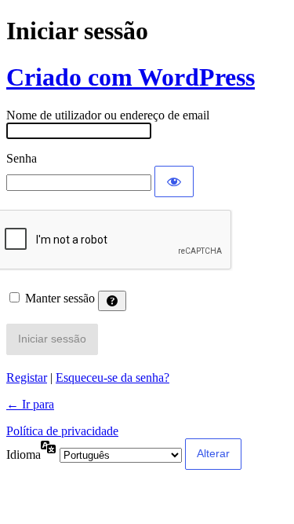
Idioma (23, 454)
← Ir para (30, 404)
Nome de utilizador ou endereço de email (107, 115)
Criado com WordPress (130, 77)
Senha (21, 158)
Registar (26, 377)
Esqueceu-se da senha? (112, 377)
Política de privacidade (62, 431)
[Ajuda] (112, 301)
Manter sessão (60, 298)
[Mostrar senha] (174, 181)
